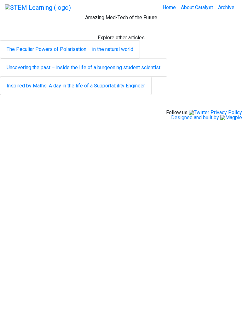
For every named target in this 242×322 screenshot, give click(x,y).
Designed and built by (195, 117)
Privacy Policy (226, 112)
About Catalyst (197, 7)
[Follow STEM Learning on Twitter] (199, 112)
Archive (226, 7)
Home (169, 7)
